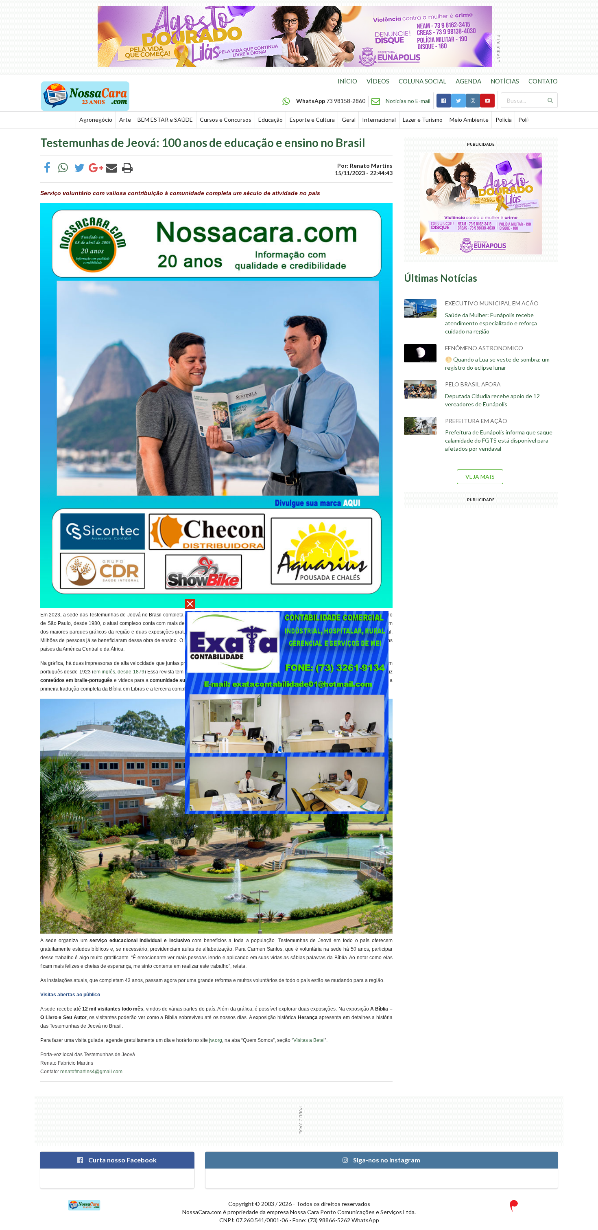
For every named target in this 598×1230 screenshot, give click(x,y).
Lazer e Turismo (423, 119)
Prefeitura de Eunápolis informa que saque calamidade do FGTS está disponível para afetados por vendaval (498, 440)
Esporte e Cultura (312, 119)
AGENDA (468, 81)
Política (527, 119)
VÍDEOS (378, 81)
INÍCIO (347, 81)
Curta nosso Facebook (122, 1160)
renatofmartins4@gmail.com (91, 1071)
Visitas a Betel (309, 1040)
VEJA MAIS (480, 476)
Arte (125, 119)
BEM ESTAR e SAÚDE (165, 119)
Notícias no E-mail (408, 100)
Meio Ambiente (469, 119)
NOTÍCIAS (505, 81)
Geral (349, 119)
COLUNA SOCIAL (422, 81)
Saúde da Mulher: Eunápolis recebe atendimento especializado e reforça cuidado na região (491, 323)
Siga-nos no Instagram (386, 1160)
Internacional (379, 119)
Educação (270, 119)
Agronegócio (95, 119)
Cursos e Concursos (225, 119)
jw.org (215, 1040)
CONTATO (543, 81)
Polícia (503, 119)
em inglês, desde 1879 (119, 672)
